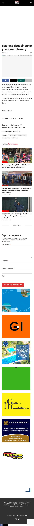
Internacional (22, 503)
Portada (5, 502)
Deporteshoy (22, 135)
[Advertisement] (17, 24)
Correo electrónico (8, 268)
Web (3, 276)
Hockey (15, 503)
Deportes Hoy (14, 515)
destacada (6, 138)
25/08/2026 (5, 168)
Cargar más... (17, 225)
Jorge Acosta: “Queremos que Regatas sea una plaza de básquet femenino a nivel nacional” (16, 216)
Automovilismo (13, 502)
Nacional (16, 505)
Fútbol (5, 185)
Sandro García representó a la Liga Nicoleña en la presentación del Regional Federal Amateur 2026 (16, 190)
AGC (26, 515)
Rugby (4, 162)
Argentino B (12, 135)
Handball (8, 503)
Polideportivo (14, 506)
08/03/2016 (5, 52)
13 (10, 168)
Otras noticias (25, 505)
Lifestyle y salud (8, 505)
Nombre (5, 260)
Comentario (6, 244)
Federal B (14, 138)
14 (10, 194)
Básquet (5, 211)
